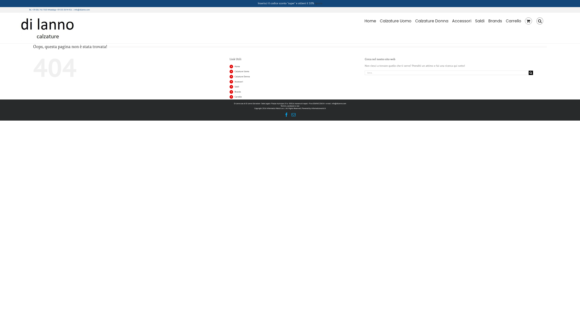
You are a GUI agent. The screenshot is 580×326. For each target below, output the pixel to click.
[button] (539, 21)
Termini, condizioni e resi (290, 106)
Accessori (239, 81)
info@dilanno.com (82, 9)
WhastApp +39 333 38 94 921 (60, 9)
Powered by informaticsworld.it (314, 108)
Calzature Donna (242, 76)
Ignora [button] (318, 3)
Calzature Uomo (242, 71)
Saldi (237, 86)
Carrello (238, 96)
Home (237, 66)
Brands (238, 91)
